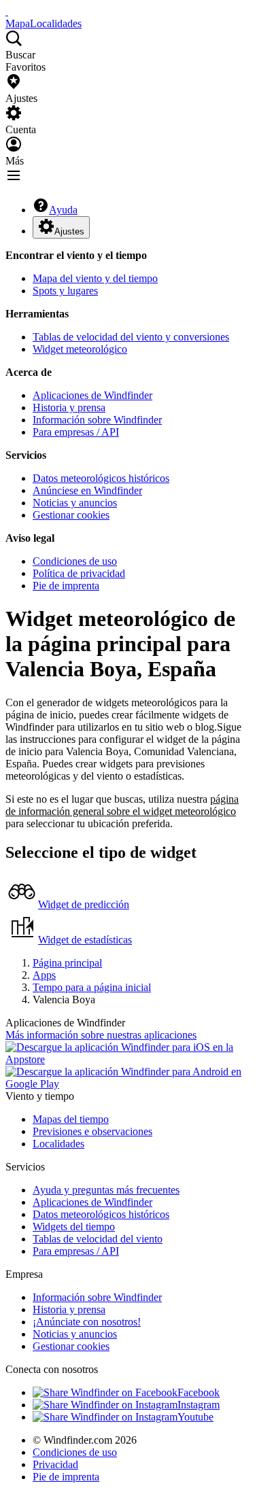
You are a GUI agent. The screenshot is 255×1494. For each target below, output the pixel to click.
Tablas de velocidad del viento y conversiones (131, 337)
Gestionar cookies (71, 515)
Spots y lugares (65, 290)
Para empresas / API (76, 432)
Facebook (198, 1392)
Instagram (198, 1404)
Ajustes (69, 231)
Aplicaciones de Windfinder (92, 395)
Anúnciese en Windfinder (87, 490)
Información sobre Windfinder (97, 419)
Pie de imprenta (66, 585)
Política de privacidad (79, 573)
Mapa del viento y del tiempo (95, 278)
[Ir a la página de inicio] (6, 11)
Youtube (195, 1417)
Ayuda (63, 209)
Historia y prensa (69, 407)
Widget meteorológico (80, 349)
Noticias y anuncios (75, 502)
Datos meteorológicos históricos (101, 478)
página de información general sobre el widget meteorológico (122, 805)
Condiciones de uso (75, 561)
